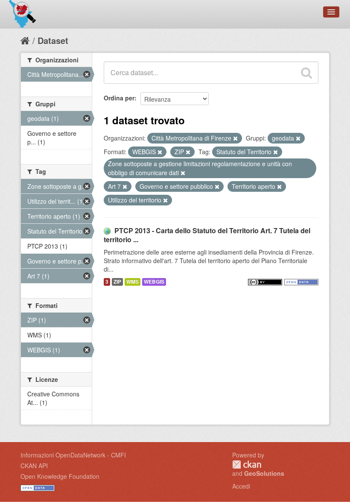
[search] (306, 72)
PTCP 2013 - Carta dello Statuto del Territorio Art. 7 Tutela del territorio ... (207, 235)
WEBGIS (154, 281)
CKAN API (34, 465)
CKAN (246, 464)
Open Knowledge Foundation (59, 476)
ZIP (117, 281)
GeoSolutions (264, 473)
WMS (132, 281)
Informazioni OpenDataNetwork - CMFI (73, 455)
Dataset (53, 40)
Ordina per (119, 98)
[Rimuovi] (235, 138)
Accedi (241, 486)
